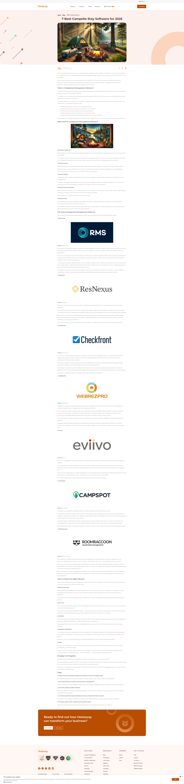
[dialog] (92, 779)
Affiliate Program (138, 768)
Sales (135, 755)
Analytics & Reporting (89, 760)
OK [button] (175, 779)
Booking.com (86, 182)
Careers (121, 757)
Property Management (90, 755)
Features (72, 6)
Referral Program (138, 765)
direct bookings (70, 108)
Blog (104, 755)
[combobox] (180, 776)
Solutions (88, 750)
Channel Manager (88, 771)
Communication (88, 757)
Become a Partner (138, 763)
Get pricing (58, 727)
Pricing (90, 6)
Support (136, 757)
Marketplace (106, 757)
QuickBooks (121, 632)
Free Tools (105, 774)
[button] (48, 782)
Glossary (105, 771)
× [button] (182, 776)
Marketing (86, 768)
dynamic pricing (78, 592)
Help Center (106, 765)
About (120, 755)
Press (120, 760)
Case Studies (106, 760)
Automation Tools (88, 763)
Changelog (105, 768)
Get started (142, 6)
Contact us (136, 760)
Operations (87, 774)
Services (86, 765)
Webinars (105, 763)
